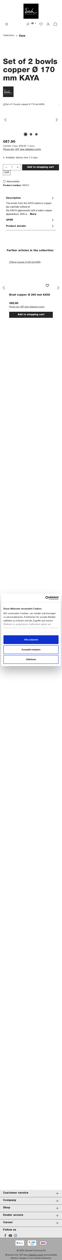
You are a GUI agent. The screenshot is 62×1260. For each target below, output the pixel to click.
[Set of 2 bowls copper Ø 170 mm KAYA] (31, 120)
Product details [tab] (16, 226)
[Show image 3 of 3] (36, 134)
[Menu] (6, 24)
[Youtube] (11, 1236)
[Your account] (48, 24)
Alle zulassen (31, 639)
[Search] (27, 24)
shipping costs (35, 1255)
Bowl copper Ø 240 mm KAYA (29, 295)
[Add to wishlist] (47, 286)
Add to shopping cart (40, 167)
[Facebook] (6, 1236)
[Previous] (5, 120)
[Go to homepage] (31, 11)
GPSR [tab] (9, 220)
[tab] (30, 206)
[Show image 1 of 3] (25, 134)
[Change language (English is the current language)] (33, 23)
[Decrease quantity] (6, 167)
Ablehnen (31, 659)
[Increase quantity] (18, 167)
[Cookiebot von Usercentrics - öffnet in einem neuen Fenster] (45, 598)
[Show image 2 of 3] (31, 134)
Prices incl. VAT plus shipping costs (22, 149)
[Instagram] (15, 1236)
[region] (31, 120)
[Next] (56, 120)
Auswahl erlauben (31, 649)
